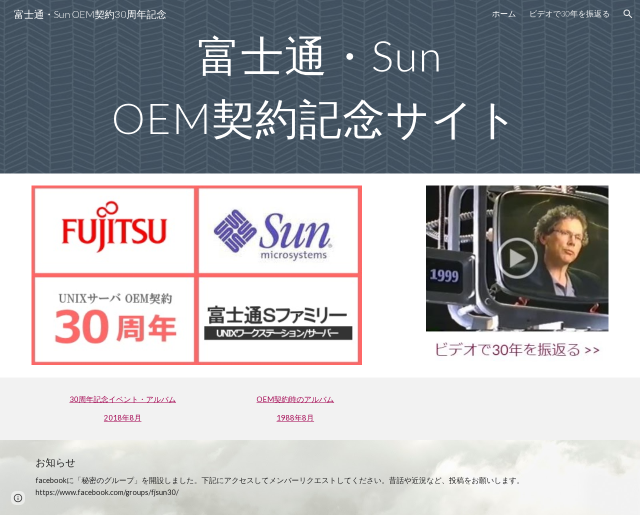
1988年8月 (295, 418)
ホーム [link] (504, 13)
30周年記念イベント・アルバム (123, 399)
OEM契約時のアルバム (295, 399)
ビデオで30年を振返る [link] (569, 13)
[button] (628, 14)
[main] (320, 87)
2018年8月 (123, 418)
